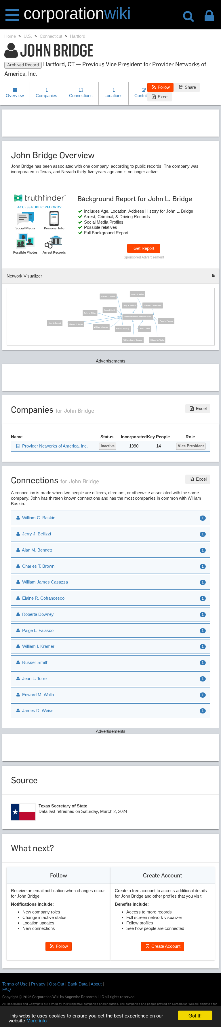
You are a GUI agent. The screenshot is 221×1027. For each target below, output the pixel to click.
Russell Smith (109, 310)
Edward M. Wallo (157, 340)
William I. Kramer (101, 327)
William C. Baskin (108, 296)
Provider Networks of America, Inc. (138, 317)
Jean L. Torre (145, 329)
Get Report (144, 248)
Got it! (195, 1015)
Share (190, 87)
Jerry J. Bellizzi (129, 305)
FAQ (6, 989)
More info (36, 1020)
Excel (162, 96)
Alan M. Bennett (55, 323)
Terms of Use (15, 983)
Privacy (38, 983)
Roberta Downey (122, 329)
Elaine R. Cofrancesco (152, 305)
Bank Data (77, 983)
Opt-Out (56, 983)
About (96, 983)
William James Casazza (133, 340)
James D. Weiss (137, 294)
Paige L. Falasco (166, 321)
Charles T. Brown (76, 324)
